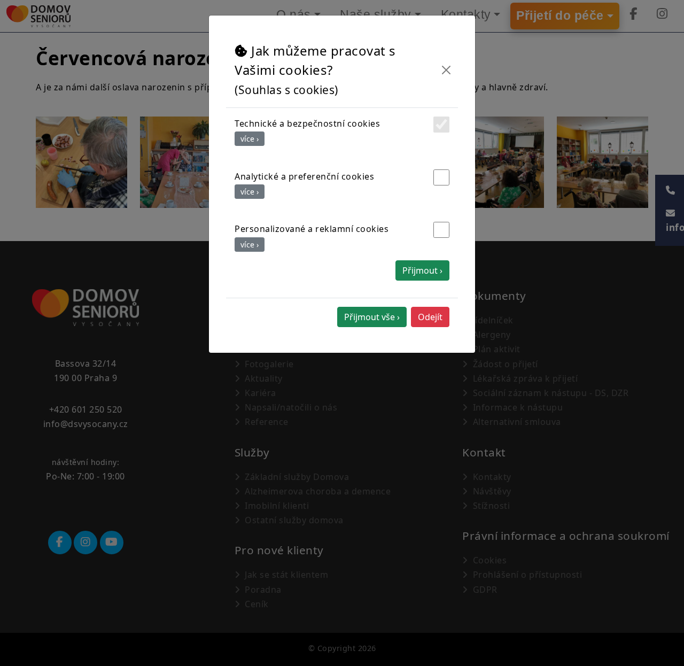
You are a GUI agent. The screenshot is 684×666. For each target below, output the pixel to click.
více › (249, 139)
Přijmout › (422, 270)
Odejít (430, 317)
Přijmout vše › (372, 317)
